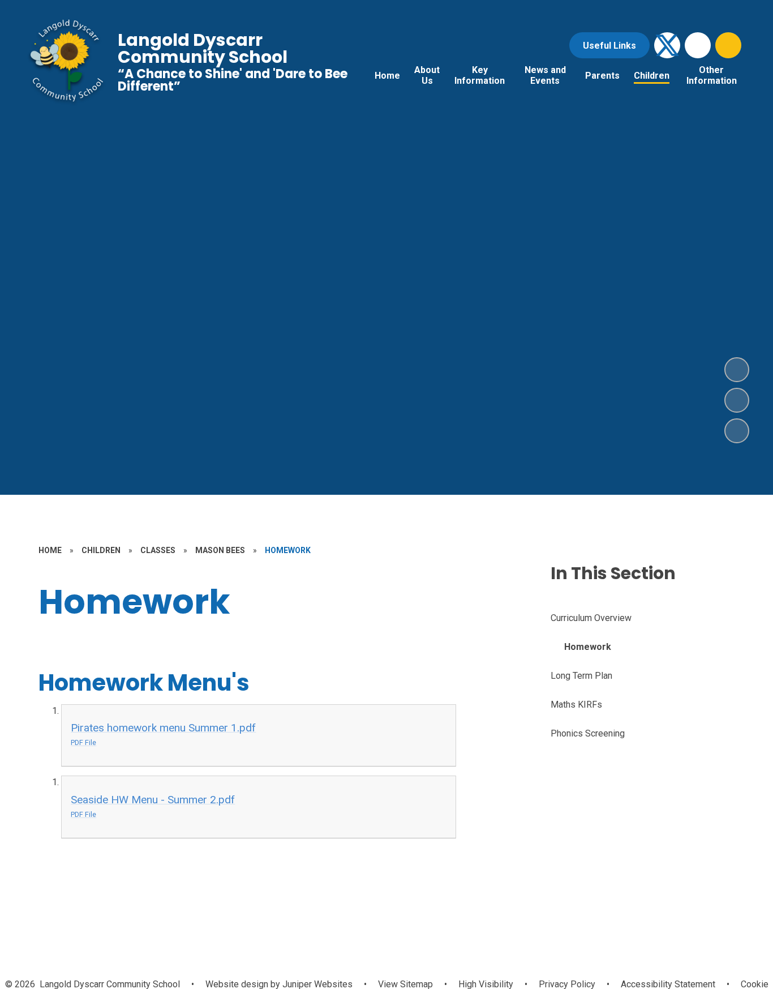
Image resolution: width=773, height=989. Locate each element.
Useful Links (609, 45)
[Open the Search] (728, 45)
